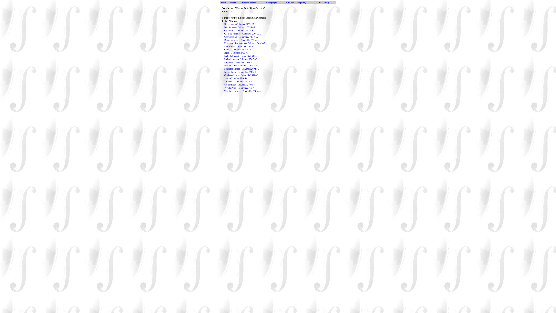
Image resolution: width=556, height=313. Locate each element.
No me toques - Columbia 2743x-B (240, 72)
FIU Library (324, 3)
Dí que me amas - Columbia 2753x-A (241, 40)
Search (233, 3)
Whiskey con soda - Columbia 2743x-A (242, 91)
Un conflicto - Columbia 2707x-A (239, 84)
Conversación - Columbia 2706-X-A (241, 37)
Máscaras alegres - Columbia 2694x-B (241, 69)
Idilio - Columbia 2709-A (236, 53)
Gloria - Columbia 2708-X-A (237, 49)
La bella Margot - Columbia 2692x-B (241, 56)
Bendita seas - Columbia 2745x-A (239, 27)
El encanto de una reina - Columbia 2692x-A (244, 43)
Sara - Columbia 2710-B (235, 78)
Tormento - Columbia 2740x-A (238, 81)
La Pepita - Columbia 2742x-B (238, 62)
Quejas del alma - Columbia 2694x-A (241, 75)
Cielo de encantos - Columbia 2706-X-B (242, 33)
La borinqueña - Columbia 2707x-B (240, 59)
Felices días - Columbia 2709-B (238, 46)
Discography (271, 3)
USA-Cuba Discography (295, 3)
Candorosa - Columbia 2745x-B (239, 30)
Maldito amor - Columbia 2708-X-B (240, 65)
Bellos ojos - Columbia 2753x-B (239, 24)
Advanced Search (248, 3)
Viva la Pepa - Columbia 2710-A (239, 88)
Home (223, 3)
